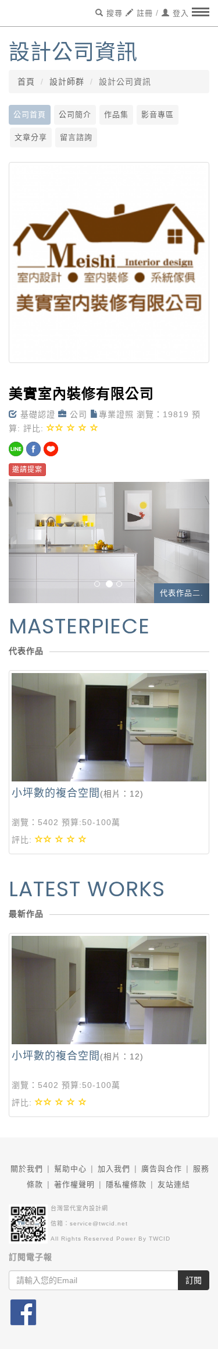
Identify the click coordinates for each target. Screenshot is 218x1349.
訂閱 (193, 1280)
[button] (24, 541)
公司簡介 (75, 114)
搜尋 (113, 13)
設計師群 (66, 81)
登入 (179, 13)
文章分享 (31, 137)
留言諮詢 (76, 137)
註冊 (143, 13)
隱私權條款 (126, 1184)
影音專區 (157, 114)
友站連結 (174, 1184)
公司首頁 (29, 114)
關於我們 (26, 1168)
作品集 (116, 114)
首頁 (26, 81)
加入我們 (114, 1168)
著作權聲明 (74, 1184)
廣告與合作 (161, 1168)
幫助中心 (70, 1168)
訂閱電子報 (30, 1257)
